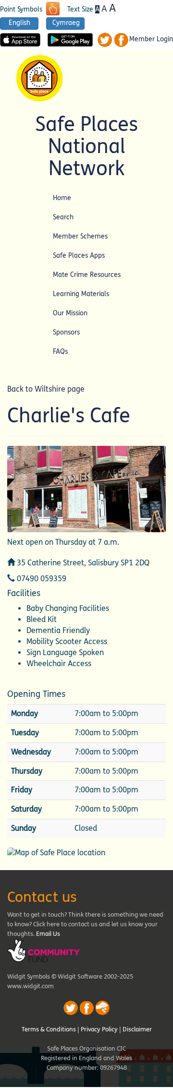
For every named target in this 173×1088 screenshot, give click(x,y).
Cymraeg (66, 23)
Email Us (48, 934)
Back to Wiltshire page (46, 389)
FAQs (60, 351)
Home (62, 198)
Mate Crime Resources (87, 275)
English (19, 23)
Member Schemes (80, 236)
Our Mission (70, 313)
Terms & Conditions (49, 1029)
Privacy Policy (99, 1029)
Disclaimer (137, 1029)
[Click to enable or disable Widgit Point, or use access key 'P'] (53, 9)
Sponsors (66, 332)
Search (63, 217)
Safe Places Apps (79, 255)
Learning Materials (81, 294)
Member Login (151, 39)
